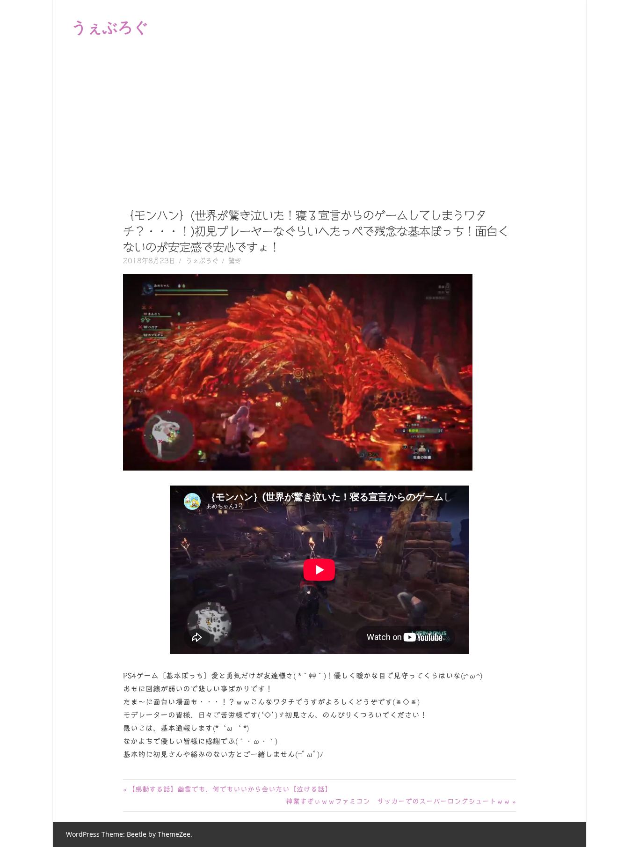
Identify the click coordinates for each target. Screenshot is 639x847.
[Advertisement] (319, 123)
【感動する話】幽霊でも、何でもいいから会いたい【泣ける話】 (230, 789)
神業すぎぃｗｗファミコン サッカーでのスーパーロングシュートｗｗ (398, 801)
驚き (234, 261)
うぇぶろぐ (110, 26)
